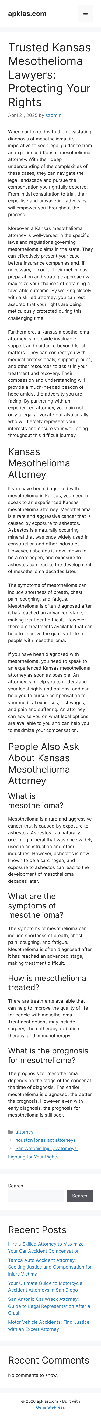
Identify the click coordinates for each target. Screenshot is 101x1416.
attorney (24, 1132)
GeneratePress (50, 1407)
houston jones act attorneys (45, 1140)
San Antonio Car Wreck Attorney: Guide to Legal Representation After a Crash (49, 1306)
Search (15, 1185)
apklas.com (27, 13)
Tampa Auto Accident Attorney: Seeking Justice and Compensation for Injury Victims (50, 1267)
